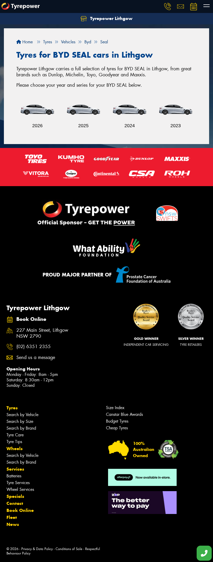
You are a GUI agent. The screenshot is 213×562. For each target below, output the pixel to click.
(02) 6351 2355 (33, 347)
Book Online (20, 510)
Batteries (13, 476)
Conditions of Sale (69, 549)
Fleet (11, 517)
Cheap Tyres (117, 428)
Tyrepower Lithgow (110, 18)
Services (15, 469)
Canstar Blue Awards (124, 414)
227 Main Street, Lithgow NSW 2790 (42, 333)
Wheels (14, 448)
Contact (14, 503)
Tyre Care (15, 435)
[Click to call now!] (167, 6)
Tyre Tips (14, 441)
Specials (15, 496)
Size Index (115, 407)
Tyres (12, 408)
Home (27, 42)
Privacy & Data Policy (37, 549)
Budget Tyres (117, 421)
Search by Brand (21, 428)
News (12, 524)
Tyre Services (18, 482)
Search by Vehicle (22, 414)
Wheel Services (20, 489)
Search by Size (19, 421)
